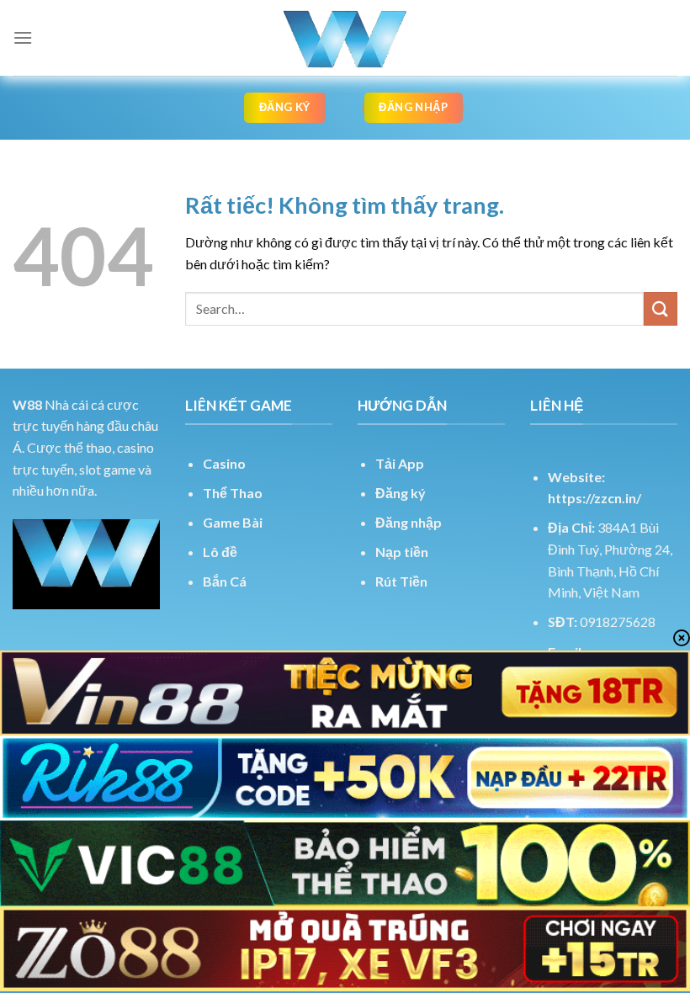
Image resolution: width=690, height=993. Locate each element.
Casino (224, 463)
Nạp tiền (401, 552)
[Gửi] (660, 308)
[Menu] (23, 37)
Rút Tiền (401, 581)
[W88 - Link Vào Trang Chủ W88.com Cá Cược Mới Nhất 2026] (345, 38)
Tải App (399, 463)
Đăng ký (400, 493)
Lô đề (220, 552)
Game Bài (233, 522)
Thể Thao (233, 493)
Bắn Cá (225, 581)
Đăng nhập (408, 522)
